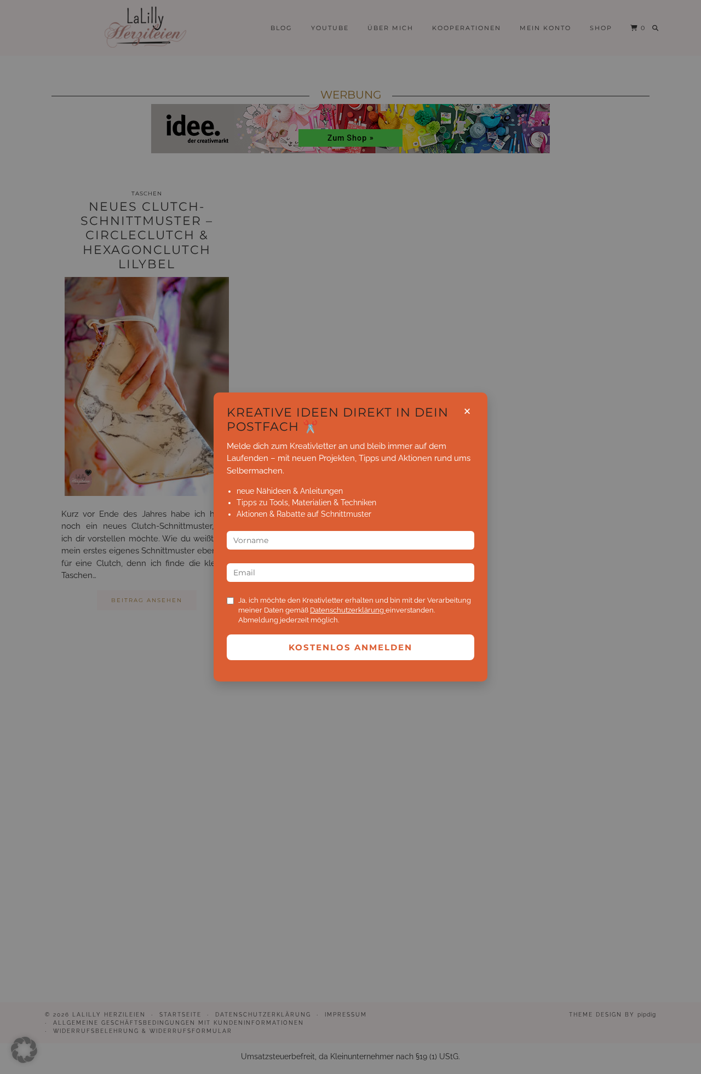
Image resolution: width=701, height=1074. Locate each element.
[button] (24, 1050)
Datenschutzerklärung (348, 610)
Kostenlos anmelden (350, 647)
